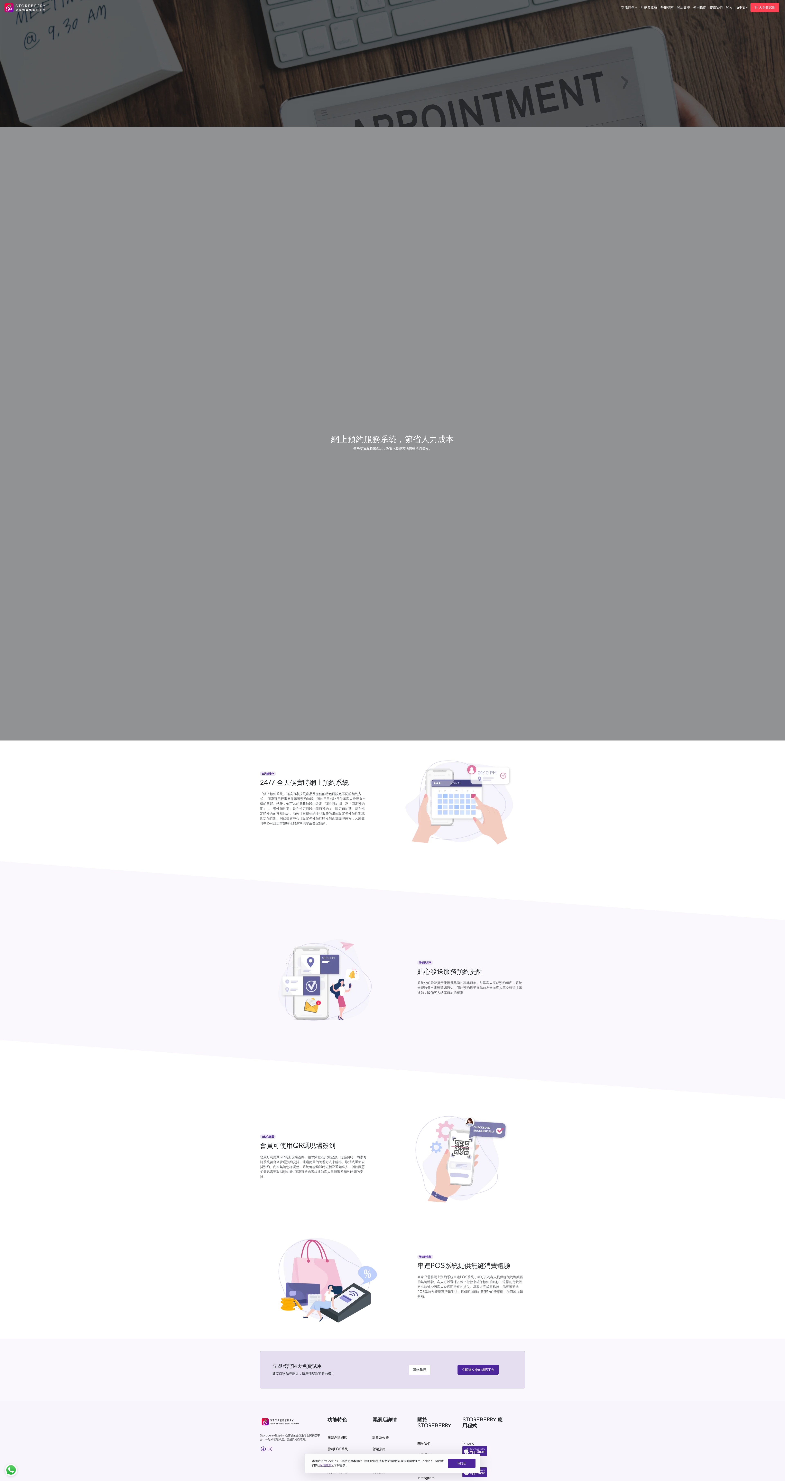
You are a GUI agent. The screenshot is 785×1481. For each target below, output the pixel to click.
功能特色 (627, 7)
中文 (742, 7)
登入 (729, 7)
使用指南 (699, 7)
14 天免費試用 (765, 7)
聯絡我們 (419, 1370)
